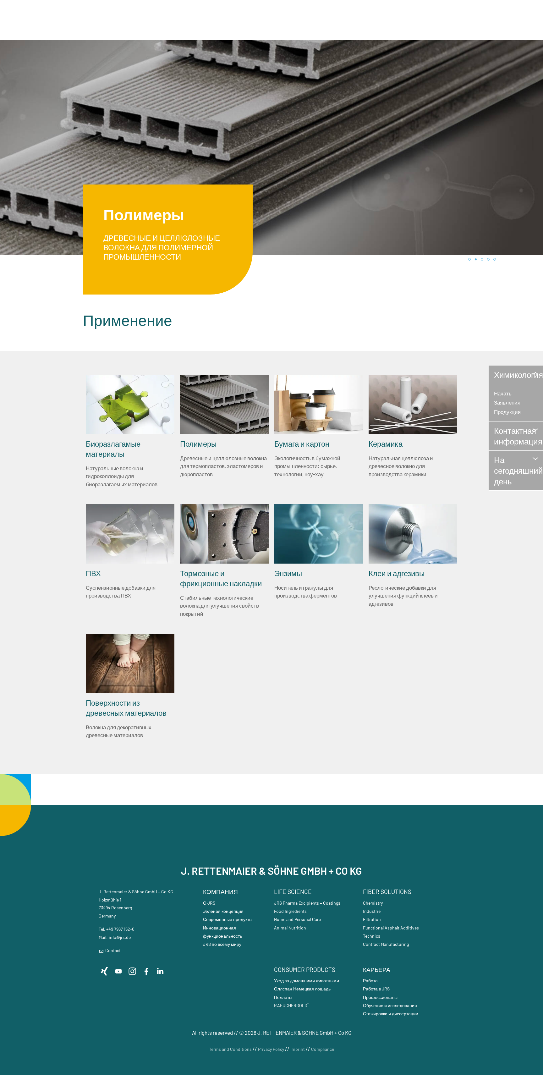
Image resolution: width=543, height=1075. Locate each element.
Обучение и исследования (390, 1005)
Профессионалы (380, 997)
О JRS (209, 903)
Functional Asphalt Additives (391, 927)
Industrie (372, 911)
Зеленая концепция (223, 911)
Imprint (297, 1049)
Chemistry (373, 903)
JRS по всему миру (222, 944)
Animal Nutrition (290, 927)
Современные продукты (227, 919)
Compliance (322, 1049)
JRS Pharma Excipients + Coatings (307, 903)
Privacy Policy (271, 1049)
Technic (370, 936)
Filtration (372, 919)
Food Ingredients (290, 911)
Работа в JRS (376, 988)
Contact (113, 950)
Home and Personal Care (297, 919)
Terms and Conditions (230, 1049)
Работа (370, 980)
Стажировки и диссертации (390, 1013)
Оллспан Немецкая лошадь (302, 988)
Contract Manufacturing (386, 944)
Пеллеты (283, 997)
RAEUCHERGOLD (291, 1005)
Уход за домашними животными (306, 980)
